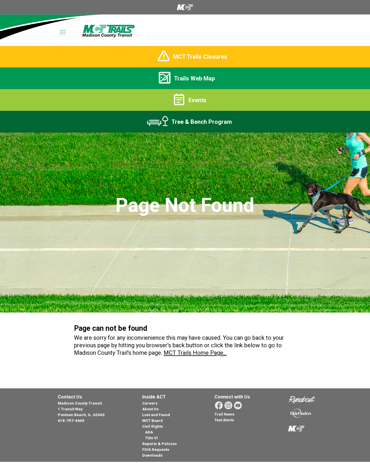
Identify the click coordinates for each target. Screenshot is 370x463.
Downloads (152, 455)
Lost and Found (156, 415)
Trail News (224, 414)
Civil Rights (152, 426)
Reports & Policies (159, 444)
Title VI (151, 438)
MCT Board (152, 420)
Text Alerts (224, 420)
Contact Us (70, 397)
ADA (149, 432)
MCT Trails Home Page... (195, 352)
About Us (150, 409)
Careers (150, 403)
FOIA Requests (155, 449)
